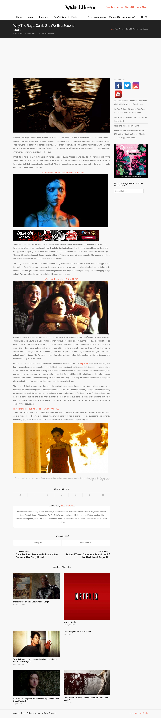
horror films (57, 478)
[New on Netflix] (87, 596)
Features (75, 17)
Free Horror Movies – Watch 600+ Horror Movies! (127, 7)
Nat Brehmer (19, 33)
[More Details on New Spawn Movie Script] (36, 586)
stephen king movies (91, 478)
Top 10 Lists (60, 17)
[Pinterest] (48, 495)
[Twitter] (20, 495)
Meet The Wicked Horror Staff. (126, 126)
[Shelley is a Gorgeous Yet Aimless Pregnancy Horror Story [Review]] (36, 683)
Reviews (42, 17)
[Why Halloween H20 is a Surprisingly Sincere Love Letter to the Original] (36, 644)
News (30, 17)
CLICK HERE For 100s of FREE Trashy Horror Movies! (62, 172)
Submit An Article (141, 713)
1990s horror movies (27, 478)
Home (19, 17)
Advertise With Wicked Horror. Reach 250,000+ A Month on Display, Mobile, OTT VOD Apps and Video (129, 134)
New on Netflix (70, 622)
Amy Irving (84, 363)
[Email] (103, 495)
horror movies (68, 478)
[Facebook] (34, 495)
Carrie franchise (47, 478)
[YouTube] (118, 94)
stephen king (78, 478)
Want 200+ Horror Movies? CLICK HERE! (61, 279)
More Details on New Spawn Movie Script (31, 602)
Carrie (38, 478)
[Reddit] (75, 495)
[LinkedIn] (61, 495)
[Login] (146, 17)
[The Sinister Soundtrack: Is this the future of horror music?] (87, 682)
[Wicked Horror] (80, 7)
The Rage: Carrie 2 (103, 480)
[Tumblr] (89, 495)
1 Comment (43, 33)
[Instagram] (136, 85)
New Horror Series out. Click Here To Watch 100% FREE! (36, 409)
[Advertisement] (80, 55)
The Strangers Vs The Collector (77, 632)
